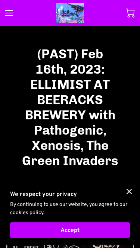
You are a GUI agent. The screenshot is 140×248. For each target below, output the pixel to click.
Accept (70, 230)
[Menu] (9, 13)
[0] (130, 13)
